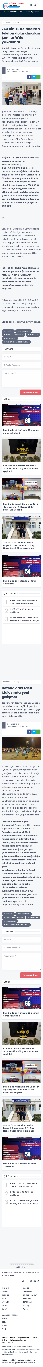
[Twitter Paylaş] (34, 77)
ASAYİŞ (16, 22)
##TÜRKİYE (8, 331)
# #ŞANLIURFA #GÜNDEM (13, 335)
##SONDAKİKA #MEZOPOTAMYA (16, 342)
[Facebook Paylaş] (29, 77)
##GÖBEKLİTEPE (24, 331)
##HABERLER (33, 335)
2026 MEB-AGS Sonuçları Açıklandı (21, 12)
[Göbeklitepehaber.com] (13, 5)
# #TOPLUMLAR (10, 338)
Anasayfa (6, 22)
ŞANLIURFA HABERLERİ (21, 1264)
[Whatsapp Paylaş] (38, 77)
